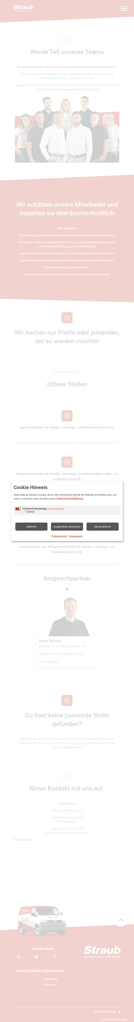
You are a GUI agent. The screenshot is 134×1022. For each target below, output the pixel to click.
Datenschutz (59, 536)
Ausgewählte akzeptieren (67, 526)
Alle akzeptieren (102, 526)
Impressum (76, 536)
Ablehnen (31, 526)
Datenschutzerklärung (69, 498)
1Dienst (28, 511)
